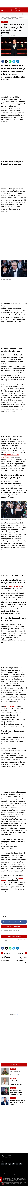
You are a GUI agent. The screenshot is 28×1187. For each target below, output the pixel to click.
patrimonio (9, 706)
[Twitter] (6, 61)
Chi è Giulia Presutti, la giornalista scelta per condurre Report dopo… (16, 1092)
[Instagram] (9, 1164)
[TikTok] (17, 1164)
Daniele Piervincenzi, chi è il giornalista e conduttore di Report (17, 1102)
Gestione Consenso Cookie (8, 1175)
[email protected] (4, 1179)
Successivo (21, 953)
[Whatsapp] (10, 61)
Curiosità (7, 17)
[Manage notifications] (3, 1184)
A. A (2, 36)
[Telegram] (13, 61)
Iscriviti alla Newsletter (14, 926)
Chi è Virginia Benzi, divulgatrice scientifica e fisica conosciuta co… (17, 1073)
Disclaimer (17, 1171)
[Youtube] (20, 1164)
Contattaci (11, 1171)
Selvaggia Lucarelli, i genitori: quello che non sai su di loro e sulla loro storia (6, 959)
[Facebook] (2, 61)
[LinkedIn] (17, 61)
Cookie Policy (12, 1173)
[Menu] (2, 10)
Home (2, 17)
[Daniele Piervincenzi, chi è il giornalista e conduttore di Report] (5, 1101)
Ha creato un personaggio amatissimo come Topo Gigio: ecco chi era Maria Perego (21, 959)
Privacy (1, 1179)
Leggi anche (14, 1064)
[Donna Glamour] (15, 10)
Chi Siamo (3, 1171)
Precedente (7, 953)
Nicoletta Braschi (15, 586)
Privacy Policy (4, 1173)
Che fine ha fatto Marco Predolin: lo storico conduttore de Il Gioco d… (17, 1082)
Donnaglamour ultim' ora (14, 936)
